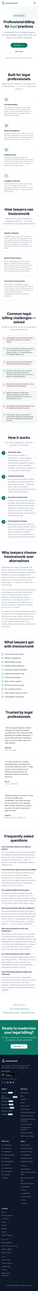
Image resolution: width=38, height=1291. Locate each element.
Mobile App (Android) (27, 1136)
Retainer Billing (6, 1252)
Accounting (8, 1108)
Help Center (24, 1093)
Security (4, 1270)
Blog (22, 1096)
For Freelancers (6, 1145)
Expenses (7, 1101)
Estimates (6, 1111)
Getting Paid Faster (28, 1013)
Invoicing (7, 1093)
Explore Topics (25, 1106)
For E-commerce (7, 1171)
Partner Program (7, 1235)
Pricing (4, 1222)
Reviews (4, 1228)
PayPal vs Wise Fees (27, 1116)
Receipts (7, 1114)
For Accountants (7, 1168)
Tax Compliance (26, 1155)
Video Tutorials (25, 1109)
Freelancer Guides (26, 1158)
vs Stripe (23, 1203)
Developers (5, 1178)
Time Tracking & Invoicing (19, 1009)
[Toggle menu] (34, 3)
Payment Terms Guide (11, 1013)
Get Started (17, 45)
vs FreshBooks (25, 1187)
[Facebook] (8, 1082)
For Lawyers (5, 1165)
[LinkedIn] (10, 1082)
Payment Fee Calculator (28, 1112)
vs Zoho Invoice (26, 1196)
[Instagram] (5, 1082)
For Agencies (6, 1158)
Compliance (5, 1219)
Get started (17, 1046)
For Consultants (6, 1148)
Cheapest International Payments (28, 1120)
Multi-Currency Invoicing (9, 1246)
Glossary (23, 1099)
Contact (4, 1232)
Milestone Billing (7, 1249)
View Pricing (19, 51)
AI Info (4, 1225)
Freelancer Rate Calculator (26, 1128)
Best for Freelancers (27, 1183)
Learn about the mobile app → (10, 1079)
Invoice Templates (26, 1124)
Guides (23, 1102)
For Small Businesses (8, 1155)
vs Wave (23, 1190)
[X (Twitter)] (2, 1082)
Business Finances (26, 1151)
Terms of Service (7, 1263)
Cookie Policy (6, 1266)
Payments (7, 1104)
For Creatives (6, 1174)
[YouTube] (13, 1082)
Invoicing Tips (25, 1145)
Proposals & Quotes (27, 1161)
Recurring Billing (7, 1242)
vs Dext (23, 1200)
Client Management (9, 1097)
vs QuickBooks (25, 1193)
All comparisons (25, 1169)
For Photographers (7, 1161)
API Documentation (27, 1133)
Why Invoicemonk (7, 1215)
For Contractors (6, 1151)
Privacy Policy (6, 1260)
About (3, 1212)
